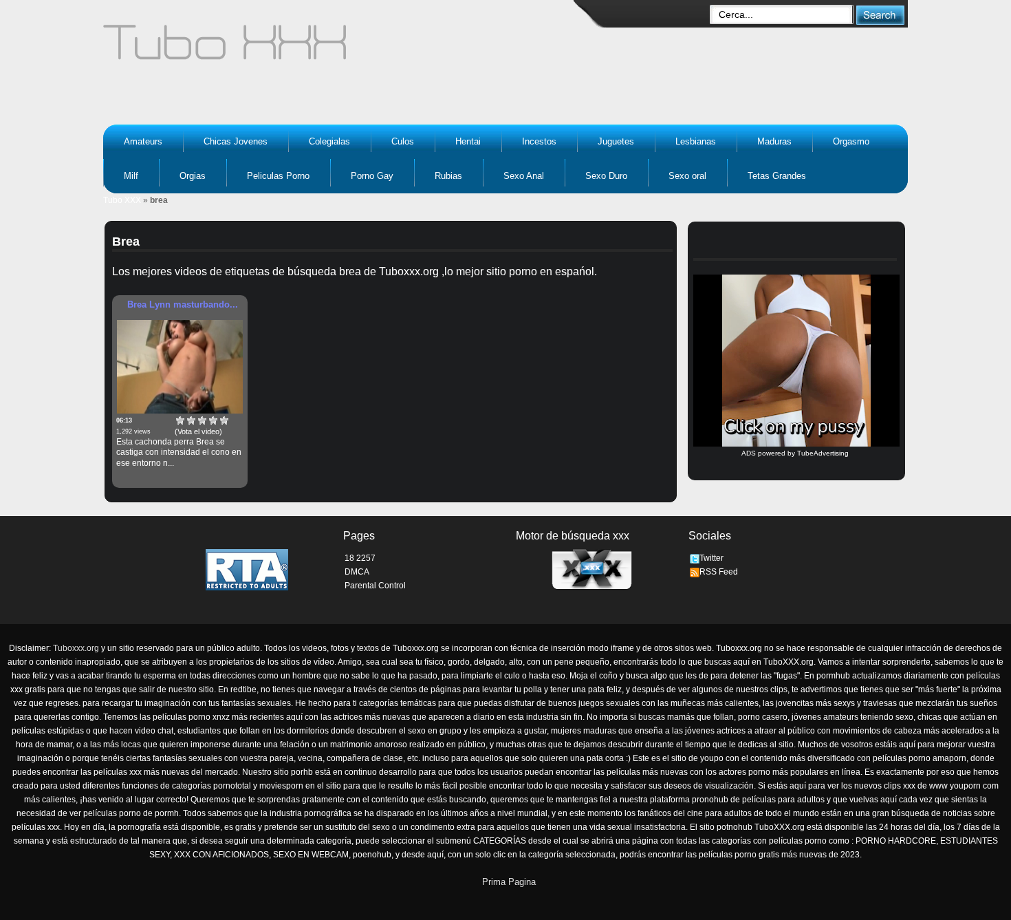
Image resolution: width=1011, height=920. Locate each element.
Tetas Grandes (777, 176)
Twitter (711, 558)
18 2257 (360, 558)
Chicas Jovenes (236, 141)
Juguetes (616, 141)
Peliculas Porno (278, 176)
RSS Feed (718, 572)
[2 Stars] (191, 420)
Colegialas (329, 141)
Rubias (448, 176)
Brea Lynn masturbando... (182, 304)
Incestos (539, 141)
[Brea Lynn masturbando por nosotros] (180, 367)
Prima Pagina (509, 882)
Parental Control (375, 585)
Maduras (774, 141)
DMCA (357, 572)
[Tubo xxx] (344, 48)
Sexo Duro (606, 176)
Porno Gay (372, 176)
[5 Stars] (224, 420)
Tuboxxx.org (76, 648)
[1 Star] (180, 420)
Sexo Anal (523, 176)
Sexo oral (687, 176)
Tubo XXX (122, 200)
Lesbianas (695, 141)
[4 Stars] (213, 420)
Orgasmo (851, 141)
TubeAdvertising (823, 453)
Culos (402, 141)
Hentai (468, 141)
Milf (131, 176)
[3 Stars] (202, 420)
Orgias (193, 176)
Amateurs (143, 141)
